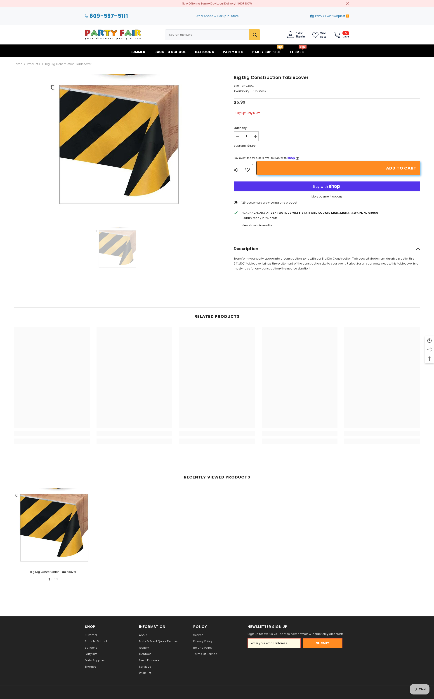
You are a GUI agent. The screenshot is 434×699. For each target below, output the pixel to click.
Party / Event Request (330, 16)
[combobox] (207, 34)
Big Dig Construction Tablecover (53, 572)
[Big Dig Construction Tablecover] (53, 527)
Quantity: (241, 128)
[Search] (212, 34)
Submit (322, 643)
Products (33, 64)
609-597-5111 (109, 16)
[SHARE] (238, 170)
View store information (258, 225)
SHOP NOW (244, 3)
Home (18, 64)
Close (347, 4)
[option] (117, 143)
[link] (247, 169)
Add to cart (401, 168)
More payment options (326, 196)
